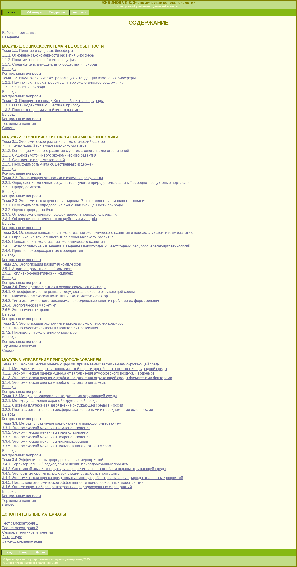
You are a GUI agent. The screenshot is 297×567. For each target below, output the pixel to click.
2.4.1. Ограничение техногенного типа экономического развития (57, 237)
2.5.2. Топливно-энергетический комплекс (38, 273)
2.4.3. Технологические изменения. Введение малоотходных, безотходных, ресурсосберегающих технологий (96, 246)
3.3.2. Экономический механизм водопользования (45, 432)
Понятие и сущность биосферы (37, 51)
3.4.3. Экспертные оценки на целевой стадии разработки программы (61, 473)
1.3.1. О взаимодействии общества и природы (41, 105)
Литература (12, 537)
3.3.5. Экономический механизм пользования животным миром (56, 446)
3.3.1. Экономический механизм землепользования (46, 428)
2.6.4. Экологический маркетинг (29, 305)
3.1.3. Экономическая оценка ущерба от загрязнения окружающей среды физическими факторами (87, 378)
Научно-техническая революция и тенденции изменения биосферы (69, 78)
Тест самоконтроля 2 (20, 528)
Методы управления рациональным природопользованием (61, 423)
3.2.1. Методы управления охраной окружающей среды (49, 401)
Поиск (11, 12)
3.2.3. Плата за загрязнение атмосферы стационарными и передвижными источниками (77, 410)
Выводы (9, 69)
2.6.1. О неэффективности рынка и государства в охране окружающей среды (68, 292)
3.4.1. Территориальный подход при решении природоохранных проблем (65, 464)
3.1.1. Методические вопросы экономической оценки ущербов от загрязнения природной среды (84, 369)
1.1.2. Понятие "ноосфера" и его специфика (39, 60)
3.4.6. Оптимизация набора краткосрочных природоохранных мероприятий (67, 487)
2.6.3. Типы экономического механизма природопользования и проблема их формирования (81, 301)
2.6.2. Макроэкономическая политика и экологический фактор (55, 296)
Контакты (79, 12)
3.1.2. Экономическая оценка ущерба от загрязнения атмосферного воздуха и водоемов (78, 373)
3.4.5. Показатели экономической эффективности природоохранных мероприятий (72, 482)
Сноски (8, 128)
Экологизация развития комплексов (41, 264)
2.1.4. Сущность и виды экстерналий (33, 160)
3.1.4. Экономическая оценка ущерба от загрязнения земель (54, 382)
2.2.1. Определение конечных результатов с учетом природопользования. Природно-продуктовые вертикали (96, 183)
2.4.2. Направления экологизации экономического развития (53, 241)
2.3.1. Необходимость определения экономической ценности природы (62, 205)
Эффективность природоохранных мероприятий (52, 460)
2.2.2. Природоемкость (21, 187)
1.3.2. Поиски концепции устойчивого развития (42, 110)
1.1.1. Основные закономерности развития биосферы (48, 55)
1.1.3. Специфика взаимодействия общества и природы (50, 64)
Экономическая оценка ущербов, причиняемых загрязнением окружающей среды (81, 364)
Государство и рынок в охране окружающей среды (54, 287)
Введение (10, 37)
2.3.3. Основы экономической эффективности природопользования (60, 214)
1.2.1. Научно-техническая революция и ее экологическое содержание (63, 82)
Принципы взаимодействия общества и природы (53, 101)
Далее (40, 552)
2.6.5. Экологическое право (25, 310)
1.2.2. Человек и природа (23, 87)
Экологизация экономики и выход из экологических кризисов (63, 323)
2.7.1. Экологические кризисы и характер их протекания (50, 328)
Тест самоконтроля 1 (20, 523)
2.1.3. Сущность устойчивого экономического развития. (49, 155)
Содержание (57, 12)
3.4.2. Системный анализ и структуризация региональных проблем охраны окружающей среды (84, 469)
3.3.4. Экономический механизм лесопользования (45, 441)
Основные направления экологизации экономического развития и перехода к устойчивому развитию (97, 232)
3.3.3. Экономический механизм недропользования (46, 437)
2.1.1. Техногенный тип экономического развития (44, 146)
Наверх (24, 552)
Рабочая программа (19, 33)
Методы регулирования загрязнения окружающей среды (59, 396)
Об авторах (35, 12)
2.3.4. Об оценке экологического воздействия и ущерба (49, 219)
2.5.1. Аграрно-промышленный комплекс (37, 269)
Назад (9, 552)
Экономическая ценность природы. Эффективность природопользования (74, 201)
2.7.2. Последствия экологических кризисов (39, 332)
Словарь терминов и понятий (27, 532)
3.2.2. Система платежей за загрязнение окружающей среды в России (62, 405)
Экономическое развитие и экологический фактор (53, 142)
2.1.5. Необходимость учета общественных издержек (47, 164)
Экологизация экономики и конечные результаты (52, 178)
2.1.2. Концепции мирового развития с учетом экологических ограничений (65, 151)
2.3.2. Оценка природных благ (27, 210)
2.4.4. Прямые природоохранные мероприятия (42, 251)
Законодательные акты (22, 541)
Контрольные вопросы (21, 73)
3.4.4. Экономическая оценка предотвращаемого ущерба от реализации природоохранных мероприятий (92, 478)
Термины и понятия (19, 123)
